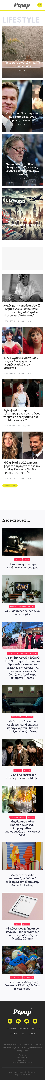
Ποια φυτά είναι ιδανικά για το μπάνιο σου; (22, 64)
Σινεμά (18, 560)
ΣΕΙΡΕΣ (35, 1028)
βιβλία (17, 924)
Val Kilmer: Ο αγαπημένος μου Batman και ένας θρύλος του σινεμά (22, 116)
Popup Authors (22, 1058)
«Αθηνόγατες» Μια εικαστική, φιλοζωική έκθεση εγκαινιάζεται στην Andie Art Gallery (22, 880)
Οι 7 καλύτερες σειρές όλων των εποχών (22, 612)
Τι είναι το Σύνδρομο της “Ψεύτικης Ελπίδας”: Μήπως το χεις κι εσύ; (22, 985)
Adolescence (17, 717)
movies (27, 770)
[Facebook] (10, 1021)
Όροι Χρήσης (22, 1060)
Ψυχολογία (28, 978)
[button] (10, 485)
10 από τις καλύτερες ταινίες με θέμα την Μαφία (22, 776)
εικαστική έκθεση (18, 817)
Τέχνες (31, 817)
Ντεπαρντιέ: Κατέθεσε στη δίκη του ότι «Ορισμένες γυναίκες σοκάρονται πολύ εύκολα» (22, 169)
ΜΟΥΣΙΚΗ (24, 1028)
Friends (13, 606)
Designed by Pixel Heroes (22, 1075)
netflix (29, 717)
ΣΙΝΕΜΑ (13, 1034)
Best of (18, 770)
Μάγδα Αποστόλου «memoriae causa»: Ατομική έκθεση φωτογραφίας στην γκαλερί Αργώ (22, 828)
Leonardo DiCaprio (29, 653)
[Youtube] (35, 1021)
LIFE (22, 1034)
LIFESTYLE (11, 1028)
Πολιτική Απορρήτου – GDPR (22, 1063)
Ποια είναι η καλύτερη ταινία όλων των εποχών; (22, 565)
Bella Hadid (13, 653)
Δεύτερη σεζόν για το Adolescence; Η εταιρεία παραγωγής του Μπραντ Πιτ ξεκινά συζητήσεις (22, 726)
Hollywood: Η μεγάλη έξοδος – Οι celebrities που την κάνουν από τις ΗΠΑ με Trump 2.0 (22, 223)
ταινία (26, 560)
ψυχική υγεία (16, 978)
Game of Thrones (27, 606)
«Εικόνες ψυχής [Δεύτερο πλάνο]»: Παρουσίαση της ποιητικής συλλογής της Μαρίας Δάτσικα (22, 933)
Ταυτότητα (22, 1055)
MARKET (31, 1034)
